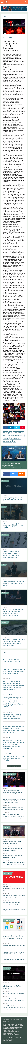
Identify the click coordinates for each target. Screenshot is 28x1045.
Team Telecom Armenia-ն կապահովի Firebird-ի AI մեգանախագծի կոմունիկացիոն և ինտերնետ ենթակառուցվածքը (14, 642)
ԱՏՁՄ (4, 435)
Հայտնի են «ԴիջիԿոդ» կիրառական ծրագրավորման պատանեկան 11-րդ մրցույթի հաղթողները (14, 671)
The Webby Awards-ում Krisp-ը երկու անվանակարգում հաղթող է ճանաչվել (14, 758)
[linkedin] (11, 427)
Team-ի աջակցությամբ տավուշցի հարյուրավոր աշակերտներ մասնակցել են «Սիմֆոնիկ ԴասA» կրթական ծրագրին (13, 729)
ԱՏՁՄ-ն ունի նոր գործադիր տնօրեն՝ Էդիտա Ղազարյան (11, 660)
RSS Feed (22, 473)
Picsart (6, 968)
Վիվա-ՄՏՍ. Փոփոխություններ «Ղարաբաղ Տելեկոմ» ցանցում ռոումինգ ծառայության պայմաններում (13, 888)
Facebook (6, 473)
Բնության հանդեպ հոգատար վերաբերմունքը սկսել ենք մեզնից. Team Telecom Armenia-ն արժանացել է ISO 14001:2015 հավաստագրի (13, 744)
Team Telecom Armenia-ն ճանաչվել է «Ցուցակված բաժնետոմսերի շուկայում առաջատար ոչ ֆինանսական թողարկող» (14, 612)
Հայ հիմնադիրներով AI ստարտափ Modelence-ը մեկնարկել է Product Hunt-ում (13, 583)
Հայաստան (6, 438)
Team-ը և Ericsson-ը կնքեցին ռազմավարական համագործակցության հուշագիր (12, 465)
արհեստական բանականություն (16, 435)
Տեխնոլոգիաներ (7, 441)
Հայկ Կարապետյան (15, 438)
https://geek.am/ (7, 1034)
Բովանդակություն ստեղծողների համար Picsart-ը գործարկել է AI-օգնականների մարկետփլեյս (13, 986)
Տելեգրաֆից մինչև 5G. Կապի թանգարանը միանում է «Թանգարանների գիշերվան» (12, 716)
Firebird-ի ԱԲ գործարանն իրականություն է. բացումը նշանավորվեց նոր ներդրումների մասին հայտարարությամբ (13, 554)
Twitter (14, 473)
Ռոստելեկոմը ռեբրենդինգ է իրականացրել (13, 959)
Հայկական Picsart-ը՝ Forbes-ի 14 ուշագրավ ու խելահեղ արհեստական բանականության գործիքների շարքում (14, 1007)
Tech (4, 16)
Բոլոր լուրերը (14, 766)
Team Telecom (9, 774)
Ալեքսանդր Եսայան (18, 432)
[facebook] (5, 427)
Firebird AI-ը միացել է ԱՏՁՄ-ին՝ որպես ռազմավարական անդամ (13, 499)
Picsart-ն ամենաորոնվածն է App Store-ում (13, 993)
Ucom (6, 827)
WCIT (10, 432)
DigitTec (5, 432)
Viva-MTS (7, 873)
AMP (14, 441)
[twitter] (17, 427)
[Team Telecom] (14, 8)
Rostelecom (8, 920)
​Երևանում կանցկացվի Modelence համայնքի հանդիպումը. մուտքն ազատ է (13, 525)
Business (4, 480)
